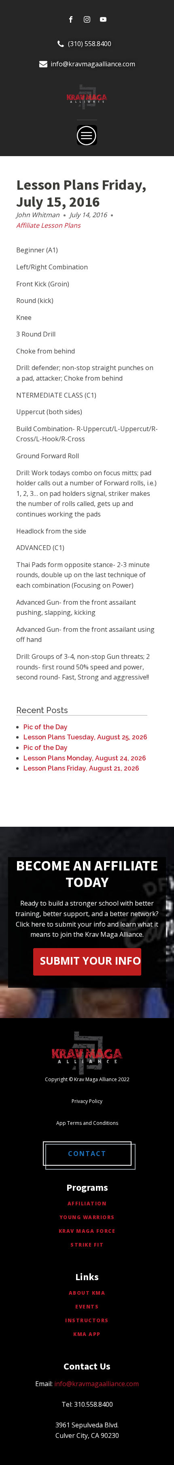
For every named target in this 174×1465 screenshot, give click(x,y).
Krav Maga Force (87, 1231)
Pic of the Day (45, 727)
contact (87, 1153)
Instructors (87, 1320)
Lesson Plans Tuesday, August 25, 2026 (85, 737)
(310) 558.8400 (89, 43)
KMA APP (87, 1334)
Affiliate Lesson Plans (48, 225)
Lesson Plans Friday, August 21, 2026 (81, 768)
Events (87, 1306)
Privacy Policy (87, 1101)
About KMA (87, 1292)
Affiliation (87, 1203)
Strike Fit (87, 1244)
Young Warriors (87, 1217)
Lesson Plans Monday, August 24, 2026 (84, 758)
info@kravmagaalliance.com (93, 63)
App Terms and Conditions (87, 1123)
